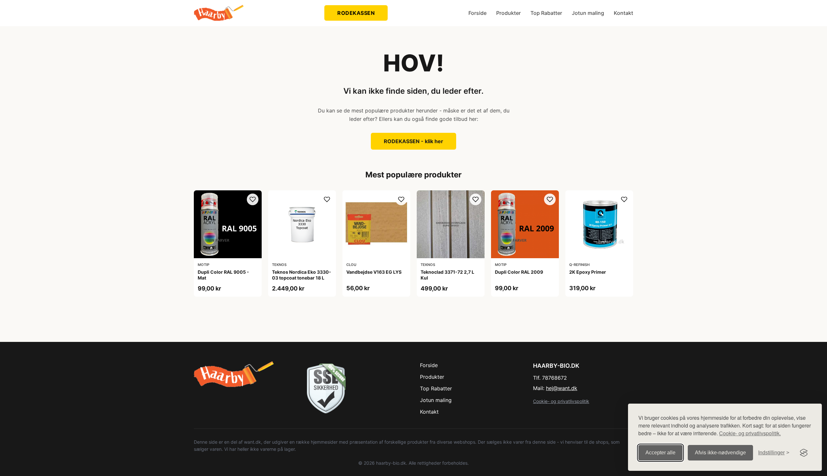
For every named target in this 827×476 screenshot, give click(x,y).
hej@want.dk (561, 388)
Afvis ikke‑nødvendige (720, 452)
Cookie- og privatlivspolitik (561, 401)
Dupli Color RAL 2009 (519, 272)
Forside (477, 13)
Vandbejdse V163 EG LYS (374, 272)
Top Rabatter (546, 13)
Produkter (508, 13)
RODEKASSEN (356, 13)
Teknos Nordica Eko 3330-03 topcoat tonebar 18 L (301, 274)
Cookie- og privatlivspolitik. (750, 433)
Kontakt (623, 13)
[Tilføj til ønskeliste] (252, 199)
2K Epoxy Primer (587, 272)
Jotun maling (588, 13)
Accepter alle (660, 452)
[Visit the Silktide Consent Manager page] (803, 452)
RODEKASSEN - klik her (413, 141)
